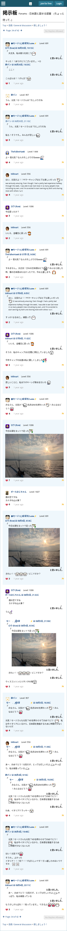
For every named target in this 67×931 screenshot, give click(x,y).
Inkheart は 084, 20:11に (18, 885)
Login (59, 3)
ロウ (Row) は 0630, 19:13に (19, 48)
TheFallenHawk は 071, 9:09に (20, 254)
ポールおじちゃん (19, 491)
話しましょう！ (40, 25)
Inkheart (14, 174)
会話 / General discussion (20, 25)
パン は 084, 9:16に (16, 775)
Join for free (46, 3)
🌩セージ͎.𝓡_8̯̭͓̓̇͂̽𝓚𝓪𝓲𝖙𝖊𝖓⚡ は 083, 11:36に (28, 746)
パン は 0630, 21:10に (18, 121)
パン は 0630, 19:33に (18, 64)
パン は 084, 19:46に (17, 831)
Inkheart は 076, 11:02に (18, 338)
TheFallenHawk (18, 151)
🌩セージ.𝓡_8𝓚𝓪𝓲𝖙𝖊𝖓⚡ (24, 43)
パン (14, 95)
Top (4, 25)
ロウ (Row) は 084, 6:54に (18, 520)
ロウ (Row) (15, 206)
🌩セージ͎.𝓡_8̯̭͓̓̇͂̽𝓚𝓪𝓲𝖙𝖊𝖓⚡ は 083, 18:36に (28, 702)
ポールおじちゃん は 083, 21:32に (22, 595)
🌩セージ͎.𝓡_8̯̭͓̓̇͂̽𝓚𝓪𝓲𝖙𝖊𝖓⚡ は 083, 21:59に (28, 621)
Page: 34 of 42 (12, 30)
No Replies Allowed (54, 31)
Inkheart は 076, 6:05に (17, 293)
